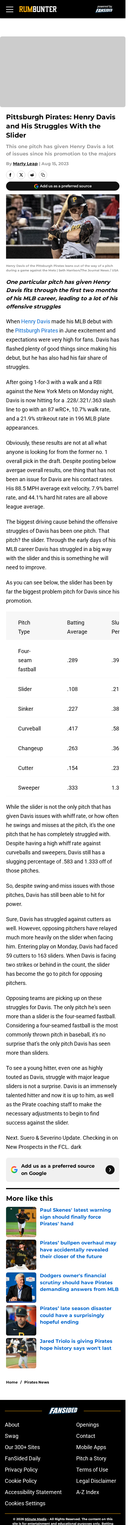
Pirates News (36, 1382)
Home (12, 1382)
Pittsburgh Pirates (36, 330)
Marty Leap (25, 163)
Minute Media (36, 1519)
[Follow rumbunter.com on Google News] (110, 1169)
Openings (87, 1424)
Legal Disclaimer (96, 1481)
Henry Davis (35, 321)
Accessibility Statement (33, 1492)
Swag (11, 1436)
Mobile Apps (91, 1447)
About (12, 1424)
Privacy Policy (21, 1469)
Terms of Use (92, 1469)
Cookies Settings (25, 1503)
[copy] (43, 175)
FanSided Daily (23, 1458)
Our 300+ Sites (22, 1447)
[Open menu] (9, 9)
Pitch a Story (91, 1458)
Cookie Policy (21, 1481)
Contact (85, 1436)
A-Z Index (87, 1492)
